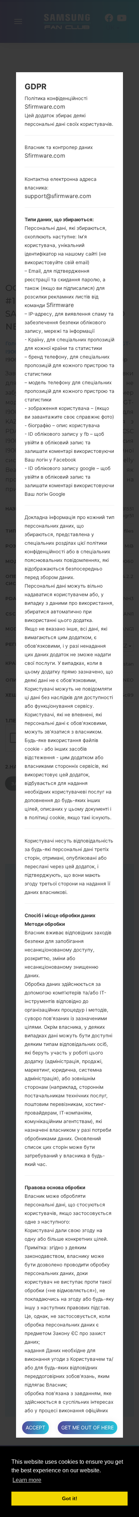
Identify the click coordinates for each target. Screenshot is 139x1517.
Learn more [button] (26, 1480)
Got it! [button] (69, 1498)
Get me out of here (87, 1427)
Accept (35, 1427)
